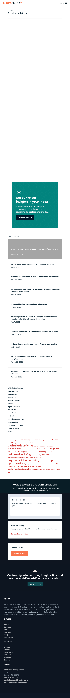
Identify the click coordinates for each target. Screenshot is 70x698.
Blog (6, 635)
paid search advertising (16, 458)
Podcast (11, 416)
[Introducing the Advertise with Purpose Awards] (17, 75)
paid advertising (36, 455)
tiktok (53, 469)
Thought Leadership (15, 425)
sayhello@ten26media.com (16, 680)
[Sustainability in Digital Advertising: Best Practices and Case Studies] (17, 44)
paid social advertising (33, 458)
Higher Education (14, 407)
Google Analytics (14, 400)
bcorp (49, 440)
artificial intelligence (40, 440)
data (36, 443)
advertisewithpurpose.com (15, 682)
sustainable (46, 469)
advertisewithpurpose (14, 440)
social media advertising (19, 469)
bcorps (55, 440)
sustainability (37, 469)
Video (10, 431)
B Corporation (34, 95)
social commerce (21, 466)
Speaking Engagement (16, 419)
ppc (52, 460)
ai (31, 440)
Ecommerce (12, 394)
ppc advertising (17, 463)
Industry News (13, 410)
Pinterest (8, 657)
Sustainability (34, 34)
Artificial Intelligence (15, 388)
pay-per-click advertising (23, 460)
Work (6, 629)
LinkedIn (7, 655)
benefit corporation (15, 443)
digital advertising (20, 445)
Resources (8, 637)
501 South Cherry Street (14, 670)
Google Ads (12, 397)
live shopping (22, 452)
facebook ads (43, 449)
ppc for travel (31, 464)
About (6, 624)
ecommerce (14, 448)
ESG (30, 449)
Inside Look (12, 413)
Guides (10, 404)
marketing (42, 452)
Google (7, 647)
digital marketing (39, 446)
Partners (7, 632)
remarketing (51, 464)
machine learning (33, 452)
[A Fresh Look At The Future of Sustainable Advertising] (17, 172)
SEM (57, 464)
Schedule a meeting (19, 534)
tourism (58, 469)
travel (10, 472)
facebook (35, 449)
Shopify (10, 466)
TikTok (6, 660)
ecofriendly (50, 446)
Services (7, 627)
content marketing (28, 443)
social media (35, 466)
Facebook (8, 650)
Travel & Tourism (14, 428)
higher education (12, 452)
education (25, 449)
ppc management (42, 464)
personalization (44, 460)
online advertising (19, 454)
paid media (46, 455)
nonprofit (49, 452)
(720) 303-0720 (11, 677)
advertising (25, 440)
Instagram (8, 652)
